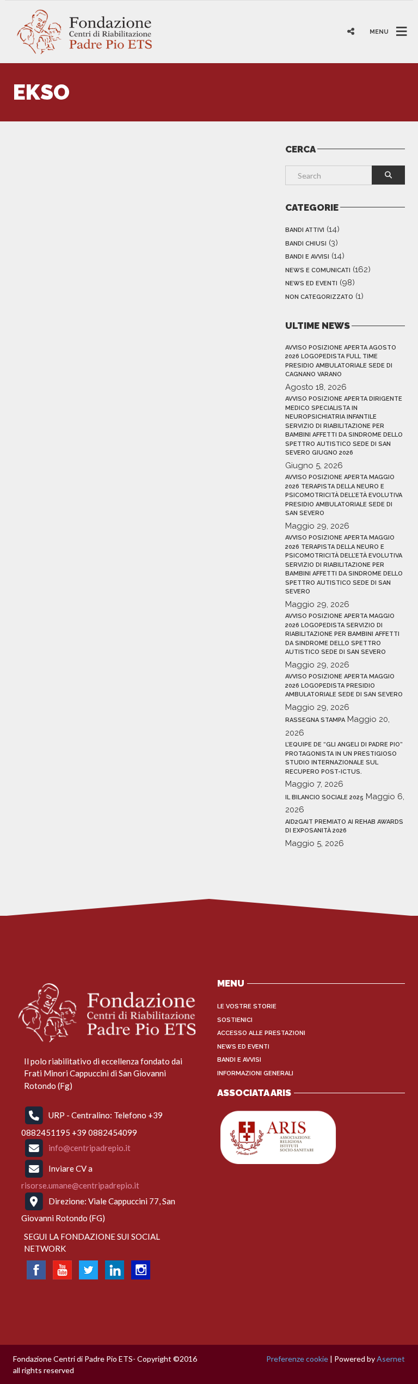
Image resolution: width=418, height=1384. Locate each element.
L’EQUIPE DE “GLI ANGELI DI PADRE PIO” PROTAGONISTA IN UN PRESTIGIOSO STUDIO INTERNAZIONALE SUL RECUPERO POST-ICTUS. (344, 758)
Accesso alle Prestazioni (261, 1033)
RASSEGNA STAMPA (315, 720)
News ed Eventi (311, 283)
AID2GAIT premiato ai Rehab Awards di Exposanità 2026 (344, 826)
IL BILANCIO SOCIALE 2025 (324, 797)
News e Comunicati (318, 270)
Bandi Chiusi (306, 243)
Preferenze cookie (297, 1358)
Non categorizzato (319, 297)
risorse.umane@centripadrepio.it (80, 1185)
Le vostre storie (246, 1006)
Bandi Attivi (304, 230)
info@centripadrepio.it (89, 1148)
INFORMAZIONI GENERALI (255, 1073)
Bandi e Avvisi (307, 256)
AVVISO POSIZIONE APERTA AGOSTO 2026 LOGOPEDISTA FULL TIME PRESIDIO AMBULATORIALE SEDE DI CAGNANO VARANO (340, 361)
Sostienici (235, 1020)
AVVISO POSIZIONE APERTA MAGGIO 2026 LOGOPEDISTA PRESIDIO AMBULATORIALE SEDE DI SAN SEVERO (344, 685)
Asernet (391, 1358)
